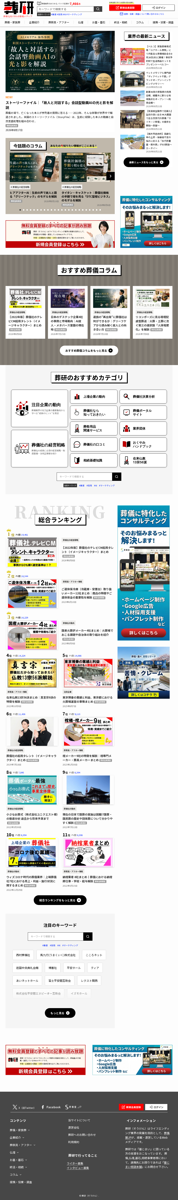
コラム (14, 1174)
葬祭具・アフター (21, 1145)
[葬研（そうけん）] (18, 7)
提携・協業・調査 (21, 1182)
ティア (95, 968)
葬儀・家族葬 (18, 1130)
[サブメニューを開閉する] (28, 1129)
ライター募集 (75, 1163)
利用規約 (73, 1142)
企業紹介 (15, 1137)
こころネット (94, 955)
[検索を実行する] (98, 9)
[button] (20, 210)
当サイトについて (79, 1120)
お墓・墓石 (17, 1160)
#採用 (59, 14)
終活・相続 (17, 1167)
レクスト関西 (89, 980)
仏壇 (12, 1152)
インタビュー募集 (78, 1168)
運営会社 (73, 1127)
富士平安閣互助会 (59, 980)
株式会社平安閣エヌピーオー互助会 (38, 993)
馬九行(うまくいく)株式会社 (58, 955)
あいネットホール (27, 980)
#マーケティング (74, 14)
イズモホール (79, 993)
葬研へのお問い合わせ (82, 1135)
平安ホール (74, 968)
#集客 (53, 14)
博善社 (52, 968)
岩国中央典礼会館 (27, 968)
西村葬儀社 (23, 955)
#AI (64, 14)
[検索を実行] (116, 477)
